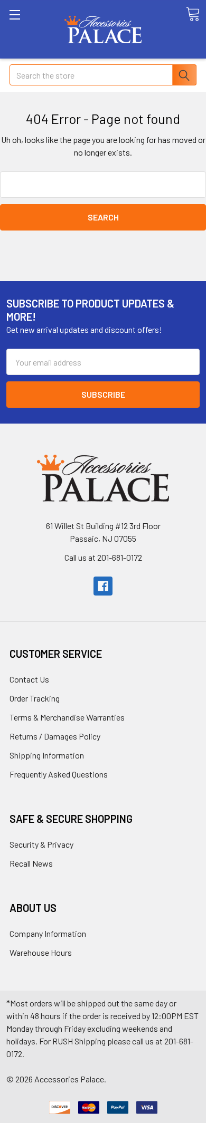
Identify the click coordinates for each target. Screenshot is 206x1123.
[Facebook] (103, 586)
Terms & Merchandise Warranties (67, 717)
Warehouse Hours (41, 952)
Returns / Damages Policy (55, 736)
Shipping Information (47, 755)
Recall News (31, 863)
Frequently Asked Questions (59, 774)
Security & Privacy (41, 844)
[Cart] (193, 14)
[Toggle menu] (29, 29)
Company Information (48, 933)
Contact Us (29, 679)
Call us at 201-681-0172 (103, 557)
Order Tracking (35, 698)
